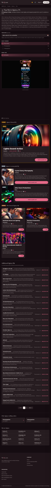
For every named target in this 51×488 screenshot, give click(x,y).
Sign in (39, 2)
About (28, 459)
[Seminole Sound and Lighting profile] (13, 213)
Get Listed (46, 2)
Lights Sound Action (13, 149)
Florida (8, 6)
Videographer (7, 48)
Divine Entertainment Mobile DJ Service (12, 245)
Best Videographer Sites (7, 477)
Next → (30, 407)
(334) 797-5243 (7, 250)
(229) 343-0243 (19, 174)
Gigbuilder (4, 471)
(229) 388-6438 (19, 191)
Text (19, 151)
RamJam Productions (33, 220)
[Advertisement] (25, 103)
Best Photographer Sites (7, 475)
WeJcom (5, 2)
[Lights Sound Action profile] (25, 135)
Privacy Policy (30, 465)
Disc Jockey (6, 43)
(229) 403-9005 (13, 151)
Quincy (13, 6)
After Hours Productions (23, 188)
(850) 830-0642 (7, 223)
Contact (28, 463)
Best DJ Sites (4, 473)
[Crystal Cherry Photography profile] (8, 177)
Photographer (7, 45)
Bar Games (4, 479)
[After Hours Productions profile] (8, 194)
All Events (6, 55)
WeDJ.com (4, 6)
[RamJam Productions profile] (37, 213)
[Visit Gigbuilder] (25, 74)
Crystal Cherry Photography (24, 170)
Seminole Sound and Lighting (11, 220)
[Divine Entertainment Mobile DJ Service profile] (13, 238)
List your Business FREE (32, 461)
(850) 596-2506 (31, 223)
